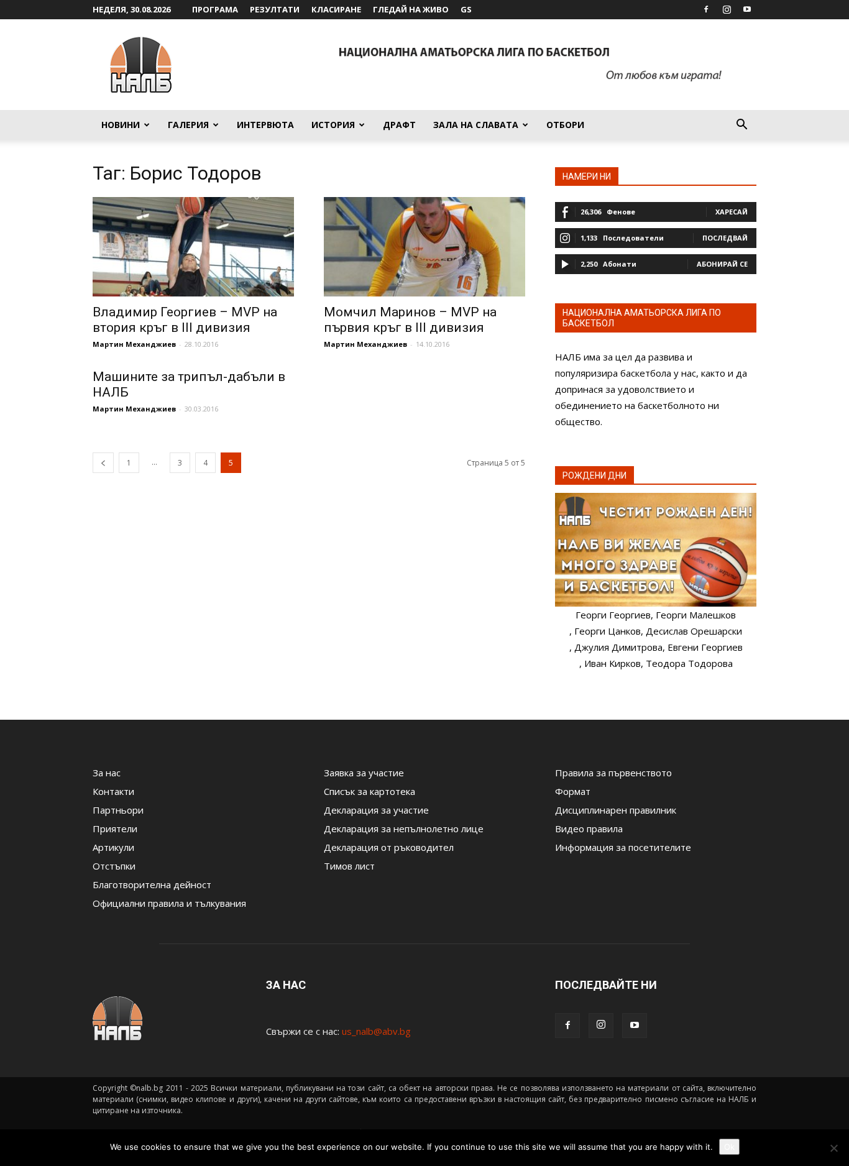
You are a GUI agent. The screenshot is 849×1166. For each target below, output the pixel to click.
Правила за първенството (613, 772)
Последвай (725, 237)
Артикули (113, 847)
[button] (741, 125)
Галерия (188, 125)
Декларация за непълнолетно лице (404, 828)
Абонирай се (722, 264)
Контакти (113, 791)
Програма (215, 9)
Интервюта (265, 125)
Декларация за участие (376, 810)
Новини (120, 125)
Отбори (565, 125)
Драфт (399, 125)
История (333, 125)
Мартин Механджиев (134, 344)
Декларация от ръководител (389, 847)
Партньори (118, 810)
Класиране (336, 9)
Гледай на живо (411, 9)
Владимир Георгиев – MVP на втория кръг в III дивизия (185, 320)
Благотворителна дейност (152, 884)
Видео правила (589, 828)
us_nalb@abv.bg (376, 1031)
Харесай (731, 211)
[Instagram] (726, 9)
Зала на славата (475, 125)
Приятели (115, 828)
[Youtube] (747, 9)
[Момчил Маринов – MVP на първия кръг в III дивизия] (424, 246)
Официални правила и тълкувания (169, 903)
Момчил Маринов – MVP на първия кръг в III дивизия (410, 320)
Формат (572, 791)
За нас (107, 772)
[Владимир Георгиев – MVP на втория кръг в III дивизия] (193, 246)
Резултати (275, 9)
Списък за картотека (369, 791)
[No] (833, 1148)
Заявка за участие (364, 772)
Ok (729, 1147)
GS (466, 9)
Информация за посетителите (623, 847)
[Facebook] (706, 9)
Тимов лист (349, 866)
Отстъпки (114, 866)
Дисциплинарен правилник (615, 810)
